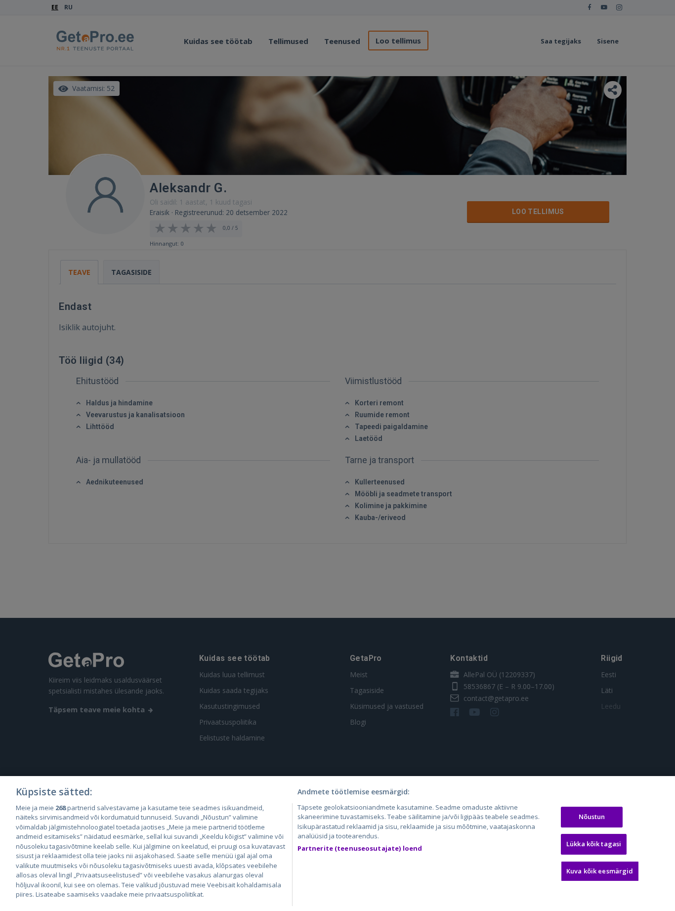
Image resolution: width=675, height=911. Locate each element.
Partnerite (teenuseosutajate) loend (359, 848)
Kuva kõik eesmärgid (599, 871)
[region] (337, 843)
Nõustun (592, 817)
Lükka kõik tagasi (593, 843)
